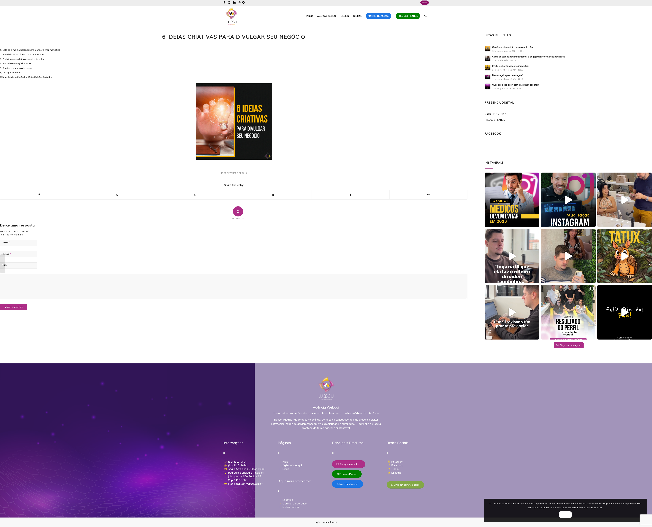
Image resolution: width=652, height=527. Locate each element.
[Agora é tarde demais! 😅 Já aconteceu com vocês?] (512, 312)
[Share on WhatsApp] (195, 194)
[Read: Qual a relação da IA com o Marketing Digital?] (488, 86)
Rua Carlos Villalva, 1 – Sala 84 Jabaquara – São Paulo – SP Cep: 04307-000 (246, 476)
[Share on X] (117, 194)
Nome (6, 242)
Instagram (397, 461)
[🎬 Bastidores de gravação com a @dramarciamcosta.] (624, 200)
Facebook (397, 465)
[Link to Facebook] (224, 2)
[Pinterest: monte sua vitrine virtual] (649, 263)
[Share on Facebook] (39, 194)
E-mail (7, 253)
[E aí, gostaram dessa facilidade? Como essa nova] (568, 200)
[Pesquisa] (425, 16)
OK (565, 514)
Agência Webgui (292, 465)
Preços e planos (495, 119)
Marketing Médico (495, 114)
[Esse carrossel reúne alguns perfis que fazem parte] (568, 312)
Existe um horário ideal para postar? (510, 66)
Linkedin (396, 472)
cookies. (598, 507)
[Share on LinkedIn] (273, 194)
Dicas (424, 2)
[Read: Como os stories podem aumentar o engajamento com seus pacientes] (488, 58)
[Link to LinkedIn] (234, 2)
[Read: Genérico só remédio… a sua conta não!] (488, 49)
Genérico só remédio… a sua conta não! (512, 47)
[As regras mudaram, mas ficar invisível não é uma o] (512, 200)
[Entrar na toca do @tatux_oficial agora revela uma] (624, 256)
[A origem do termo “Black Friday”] (2, 263)
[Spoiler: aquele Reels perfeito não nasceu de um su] (568, 256)
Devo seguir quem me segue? (507, 75)
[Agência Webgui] (231, 16)
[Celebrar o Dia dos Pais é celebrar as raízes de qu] (624, 312)
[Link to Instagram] (229, 2)
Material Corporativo (294, 503)
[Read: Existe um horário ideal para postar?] (488, 68)
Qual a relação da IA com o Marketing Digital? (515, 84)
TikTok (395, 469)
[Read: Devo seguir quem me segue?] (488, 77)
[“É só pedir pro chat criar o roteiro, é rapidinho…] (512, 256)
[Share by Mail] (428, 194)
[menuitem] (424, 2)
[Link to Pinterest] (239, 2)
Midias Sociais (290, 507)
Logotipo (287, 499)
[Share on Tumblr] (351, 194)
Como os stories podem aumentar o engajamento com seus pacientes (528, 56)
